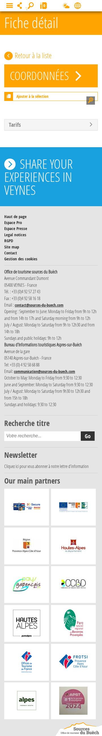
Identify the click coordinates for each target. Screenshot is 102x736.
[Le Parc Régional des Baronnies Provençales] (73, 625)
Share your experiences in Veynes (38, 176)
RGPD (8, 241)
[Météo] (66, 7)
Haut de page (15, 217)
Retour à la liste (33, 55)
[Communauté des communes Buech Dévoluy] (73, 586)
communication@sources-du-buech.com (44, 371)
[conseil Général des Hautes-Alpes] (73, 547)
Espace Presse (15, 228)
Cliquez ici (11, 466)
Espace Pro (13, 222)
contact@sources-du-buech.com (39, 305)
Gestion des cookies (20, 259)
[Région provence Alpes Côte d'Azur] (26, 547)
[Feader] (73, 508)
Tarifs (15, 124)
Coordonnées (40, 75)
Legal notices (15, 235)
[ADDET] (26, 625)
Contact (10, 253)
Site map (11, 247)
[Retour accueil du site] (79, 729)
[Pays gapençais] (26, 586)
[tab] (51, 124)
